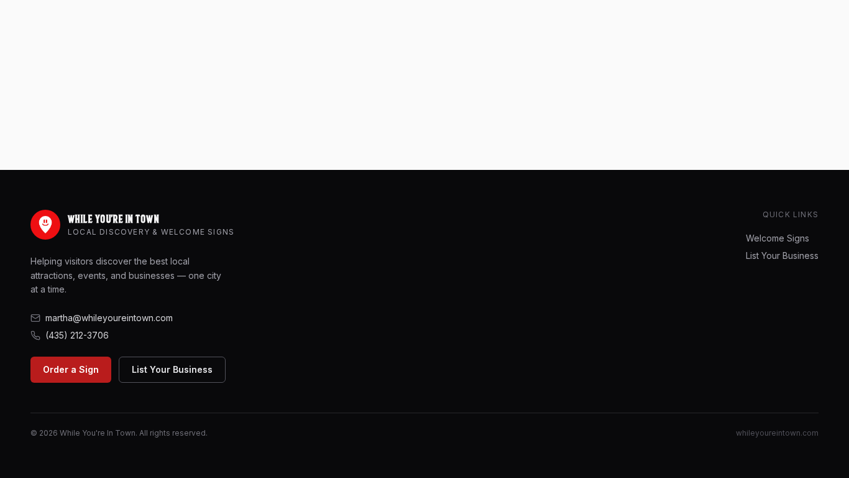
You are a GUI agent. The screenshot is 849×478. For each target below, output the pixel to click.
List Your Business (172, 369)
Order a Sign (71, 369)
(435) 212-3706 (77, 335)
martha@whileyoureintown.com (109, 317)
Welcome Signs (777, 238)
